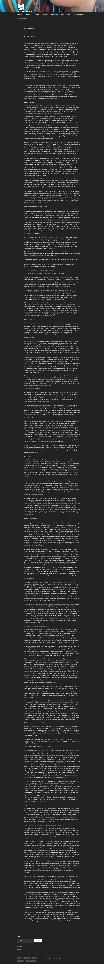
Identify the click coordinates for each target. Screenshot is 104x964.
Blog (68, 14)
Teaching (36, 14)
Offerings (28, 14)
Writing (45, 14)
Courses (19, 14)
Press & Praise (54, 14)
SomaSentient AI (21, 18)
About (62, 14)
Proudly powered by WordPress (54, 958)
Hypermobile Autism (77, 14)
